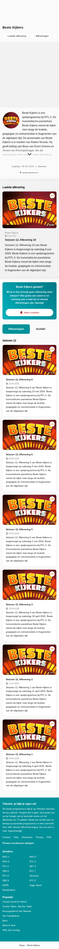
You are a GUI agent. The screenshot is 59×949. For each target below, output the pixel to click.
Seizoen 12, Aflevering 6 (19, 454)
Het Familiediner (11, 916)
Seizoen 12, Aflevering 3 (19, 604)
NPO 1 (5, 856)
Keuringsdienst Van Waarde (16, 911)
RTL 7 (33, 871)
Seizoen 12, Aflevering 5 (19, 529)
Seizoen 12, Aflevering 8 (19, 379)
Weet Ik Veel (8, 925)
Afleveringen (16, 329)
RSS (49, 837)
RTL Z (33, 880)
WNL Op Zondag (11, 930)
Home (22, 945)
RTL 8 (5, 875)
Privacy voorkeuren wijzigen (18, 843)
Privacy (39, 837)
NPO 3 (5, 861)
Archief (40, 329)
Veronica (34, 875)
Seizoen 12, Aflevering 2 (19, 679)
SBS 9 (5, 880)
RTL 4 (33, 861)
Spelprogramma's (30, 173)
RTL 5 (5, 866)
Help (16, 837)
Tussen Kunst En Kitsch (14, 901)
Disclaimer (27, 837)
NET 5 (33, 866)
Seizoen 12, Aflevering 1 (19, 754)
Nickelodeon (8, 890)
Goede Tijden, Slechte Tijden (17, 906)
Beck (5, 920)
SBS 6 (5, 871)
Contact (6, 837)
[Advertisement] (29, 75)
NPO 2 (33, 856)
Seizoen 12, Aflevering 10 (20, 239)
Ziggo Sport (36, 885)
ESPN (5, 885)
